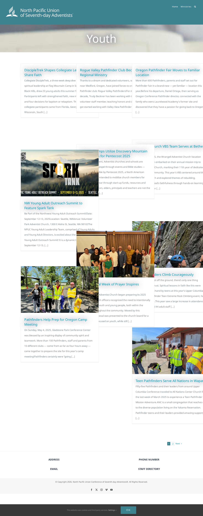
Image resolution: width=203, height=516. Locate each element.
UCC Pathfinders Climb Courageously (164, 274)
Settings (111, 510)
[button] (195, 6)
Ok (128, 510)
